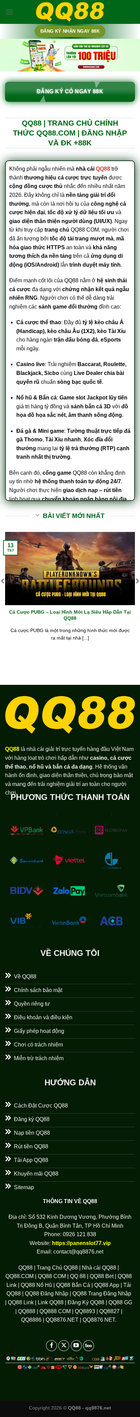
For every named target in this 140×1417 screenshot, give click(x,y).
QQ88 (103, 169)
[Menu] (9, 11)
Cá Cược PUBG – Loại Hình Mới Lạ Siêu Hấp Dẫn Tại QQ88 (70, 615)
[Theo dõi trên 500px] (88, 1345)
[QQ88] (70, 12)
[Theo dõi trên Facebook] (51, 1345)
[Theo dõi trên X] (63, 1345)
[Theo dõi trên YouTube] (76, 1345)
